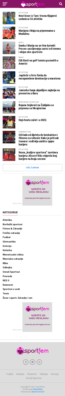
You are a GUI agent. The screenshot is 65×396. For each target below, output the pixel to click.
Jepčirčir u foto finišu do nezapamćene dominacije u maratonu (39, 77)
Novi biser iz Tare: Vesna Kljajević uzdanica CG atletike (38, 17)
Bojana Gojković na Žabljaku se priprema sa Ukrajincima (36, 107)
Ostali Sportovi (11, 272)
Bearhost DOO (38, 391)
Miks (21, 42)
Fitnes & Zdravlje (12, 228)
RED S (6, 280)
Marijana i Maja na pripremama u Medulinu (37, 32)
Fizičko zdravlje (11, 233)
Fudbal (6, 237)
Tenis (6, 293)
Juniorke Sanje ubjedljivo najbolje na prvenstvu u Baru (39, 92)
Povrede (7, 276)
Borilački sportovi (29, 102)
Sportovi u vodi (11, 289)
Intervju (7, 246)
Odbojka (7, 267)
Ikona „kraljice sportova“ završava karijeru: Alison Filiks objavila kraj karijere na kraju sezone (38, 155)
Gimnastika (25, 131)
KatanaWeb (38, 389)
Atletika (23, 12)
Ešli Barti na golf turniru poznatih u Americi (38, 62)
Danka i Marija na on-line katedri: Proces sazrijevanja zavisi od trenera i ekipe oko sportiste (40, 48)
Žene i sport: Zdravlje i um (17, 298)
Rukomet (8, 285)
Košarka (7, 250)
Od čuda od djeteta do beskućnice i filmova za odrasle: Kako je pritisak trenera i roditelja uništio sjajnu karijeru (39, 139)
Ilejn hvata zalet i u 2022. (33, 120)
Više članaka (32, 167)
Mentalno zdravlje (13, 259)
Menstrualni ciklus (13, 254)
